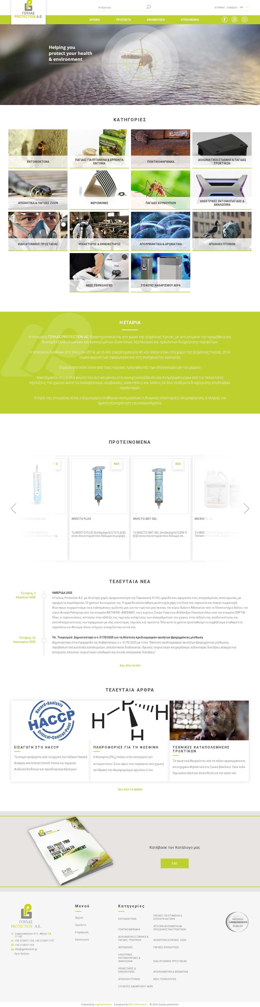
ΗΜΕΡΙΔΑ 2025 (62, 592)
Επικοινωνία (82, 939)
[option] (99, 509)
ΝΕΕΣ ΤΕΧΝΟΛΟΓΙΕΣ (165, 979)
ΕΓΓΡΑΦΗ (220, 7)
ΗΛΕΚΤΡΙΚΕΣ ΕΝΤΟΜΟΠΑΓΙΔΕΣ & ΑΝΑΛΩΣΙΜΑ (129, 958)
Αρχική (79, 917)
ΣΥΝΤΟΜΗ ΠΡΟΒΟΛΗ (99, 486)
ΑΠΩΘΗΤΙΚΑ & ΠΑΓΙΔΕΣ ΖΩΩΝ (169, 940)
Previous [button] (31, 508)
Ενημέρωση (82, 932)
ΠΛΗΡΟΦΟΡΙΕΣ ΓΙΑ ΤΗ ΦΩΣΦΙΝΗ (126, 747)
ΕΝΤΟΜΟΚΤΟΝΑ (127, 918)
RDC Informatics (138, 1004)
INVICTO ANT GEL (145, 518)
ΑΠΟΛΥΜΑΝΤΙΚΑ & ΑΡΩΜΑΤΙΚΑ (170, 971)
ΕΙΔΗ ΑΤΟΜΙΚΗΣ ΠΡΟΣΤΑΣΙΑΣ (170, 961)
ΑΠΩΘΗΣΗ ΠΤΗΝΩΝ (129, 979)
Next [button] (228, 508)
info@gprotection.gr (26, 949)
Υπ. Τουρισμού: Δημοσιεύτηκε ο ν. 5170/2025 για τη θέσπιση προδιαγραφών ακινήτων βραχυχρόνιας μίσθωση (127, 637)
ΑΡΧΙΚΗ (94, 19)
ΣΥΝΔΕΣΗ (232, 7)
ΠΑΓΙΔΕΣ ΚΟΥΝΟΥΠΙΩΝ (166, 947)
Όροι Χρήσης (21, 953)
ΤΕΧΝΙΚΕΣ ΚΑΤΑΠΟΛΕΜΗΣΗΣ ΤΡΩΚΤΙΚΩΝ (201, 749)
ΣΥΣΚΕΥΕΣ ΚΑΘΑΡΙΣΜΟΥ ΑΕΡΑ (135, 986)
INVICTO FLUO (81, 518)
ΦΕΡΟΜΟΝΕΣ (125, 947)
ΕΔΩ (174, 863)
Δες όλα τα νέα (130, 665)
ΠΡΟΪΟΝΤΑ (123, 19)
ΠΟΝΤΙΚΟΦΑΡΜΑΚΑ (129, 929)
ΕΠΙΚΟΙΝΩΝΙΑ (190, 19)
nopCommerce (103, 1004)
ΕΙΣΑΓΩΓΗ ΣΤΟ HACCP (36, 747)
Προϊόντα (80, 925)
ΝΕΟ (116, 463)
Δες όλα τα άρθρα (130, 789)
